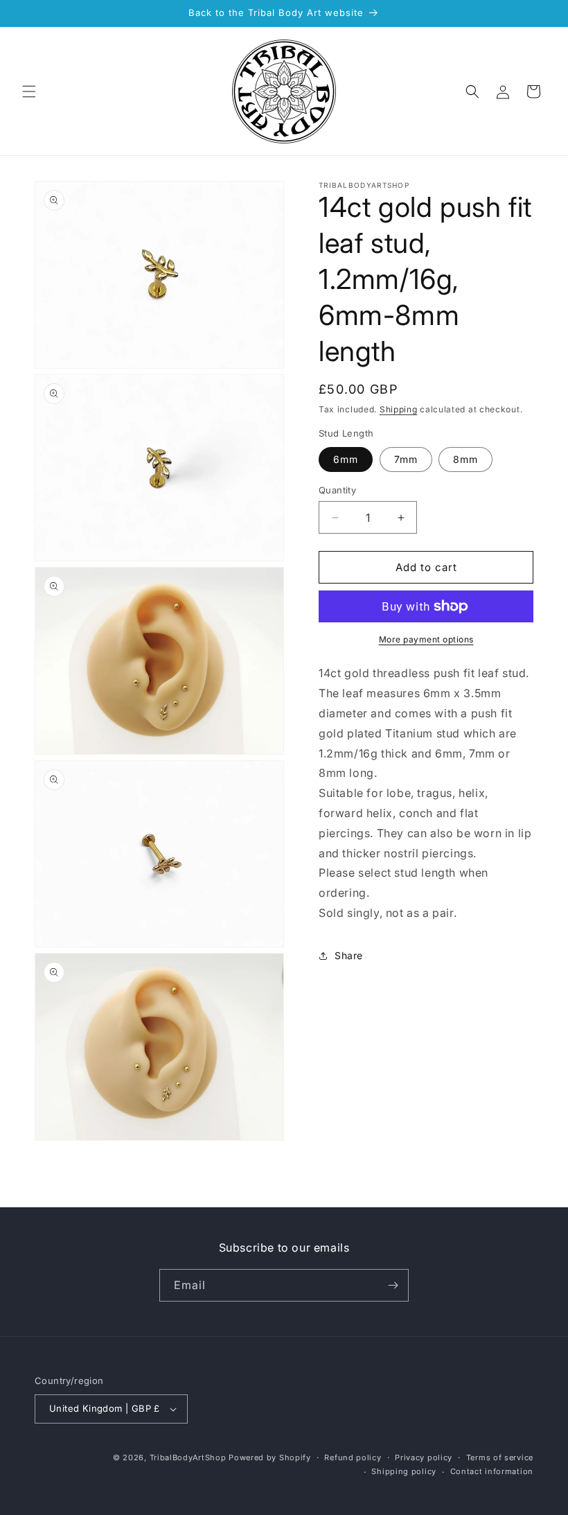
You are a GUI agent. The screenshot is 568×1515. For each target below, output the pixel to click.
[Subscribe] (393, 1285)
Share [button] (349, 955)
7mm (406, 459)
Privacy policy (423, 1457)
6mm (345, 459)
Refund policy (352, 1457)
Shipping (399, 409)
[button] (29, 91)
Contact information (491, 1471)
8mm (465, 459)
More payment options (426, 639)
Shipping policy (403, 1471)
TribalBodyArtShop (188, 1457)
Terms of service (499, 1457)
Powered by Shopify (270, 1457)
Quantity (337, 490)
